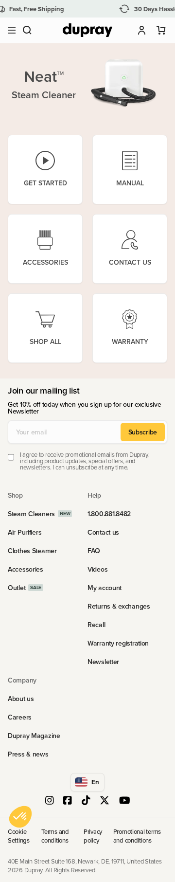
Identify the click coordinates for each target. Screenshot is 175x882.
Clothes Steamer (32, 551)
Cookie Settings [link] (19, 836)
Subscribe (142, 432)
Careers (20, 717)
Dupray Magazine (34, 735)
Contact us (103, 532)
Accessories (25, 569)
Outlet (16, 588)
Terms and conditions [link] (55, 836)
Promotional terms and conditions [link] (137, 836)
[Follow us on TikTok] (86, 801)
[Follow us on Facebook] (67, 801)
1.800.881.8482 (109, 514)
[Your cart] (161, 30)
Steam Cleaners (31, 514)
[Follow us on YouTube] (124, 801)
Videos (97, 569)
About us (21, 698)
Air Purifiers (24, 532)
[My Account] (142, 30)
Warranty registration (118, 643)
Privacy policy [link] (93, 836)
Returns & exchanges (119, 606)
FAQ (94, 551)
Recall (96, 625)
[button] (27, 30)
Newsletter (103, 661)
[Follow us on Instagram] (49, 801)
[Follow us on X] (104, 801)
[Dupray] (87, 30)
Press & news (28, 754)
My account (105, 588)
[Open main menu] (12, 30)
